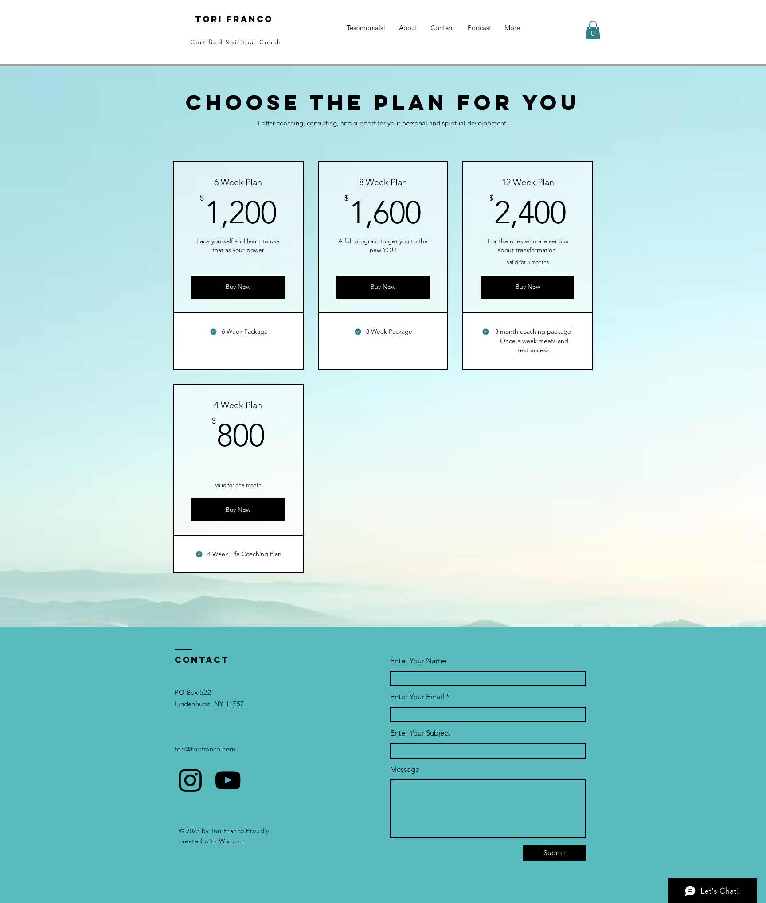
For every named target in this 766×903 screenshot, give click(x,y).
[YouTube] (227, 780)
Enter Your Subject (420, 733)
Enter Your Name (418, 661)
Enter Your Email (417, 697)
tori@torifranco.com (205, 749)
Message (404, 769)
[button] (593, 30)
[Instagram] (190, 780)
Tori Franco (236, 19)
